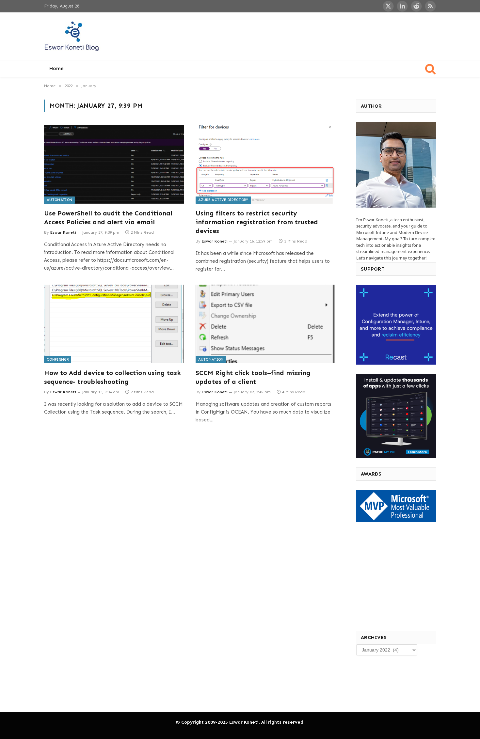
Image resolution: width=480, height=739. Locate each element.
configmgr (58, 359)
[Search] (430, 68)
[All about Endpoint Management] (72, 36)
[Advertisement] (317, 35)
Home (56, 68)
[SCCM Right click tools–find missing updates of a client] (265, 324)
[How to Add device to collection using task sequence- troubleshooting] (114, 324)
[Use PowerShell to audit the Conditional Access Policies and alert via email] (114, 164)
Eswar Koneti (63, 232)
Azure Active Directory (223, 200)
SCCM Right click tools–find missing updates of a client (253, 377)
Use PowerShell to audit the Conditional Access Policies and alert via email (108, 217)
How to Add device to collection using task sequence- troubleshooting (112, 377)
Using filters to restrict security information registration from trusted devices (257, 222)
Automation (59, 200)
